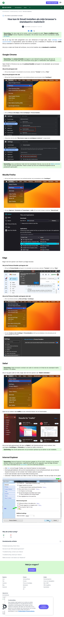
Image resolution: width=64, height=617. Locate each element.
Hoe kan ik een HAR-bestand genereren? (13, 548)
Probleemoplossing (14, 11)
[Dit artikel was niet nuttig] (11, 535)
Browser (20, 11)
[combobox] (30, 7)
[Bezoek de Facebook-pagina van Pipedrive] (3, 609)
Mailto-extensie (55, 164)
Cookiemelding (22, 611)
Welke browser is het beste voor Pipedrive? (13, 557)
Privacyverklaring (30, 611)
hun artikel (24, 464)
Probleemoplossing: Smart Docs (10, 546)
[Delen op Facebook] (28, 31)
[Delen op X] (34, 31)
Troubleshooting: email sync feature (12, 554)
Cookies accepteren (43, 606)
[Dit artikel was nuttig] (3, 535)
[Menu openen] (61, 3)
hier (9, 468)
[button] (5, 607)
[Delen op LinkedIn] (31, 31)
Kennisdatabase (5, 11)
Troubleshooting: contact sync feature (12, 551)
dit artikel (6, 36)
